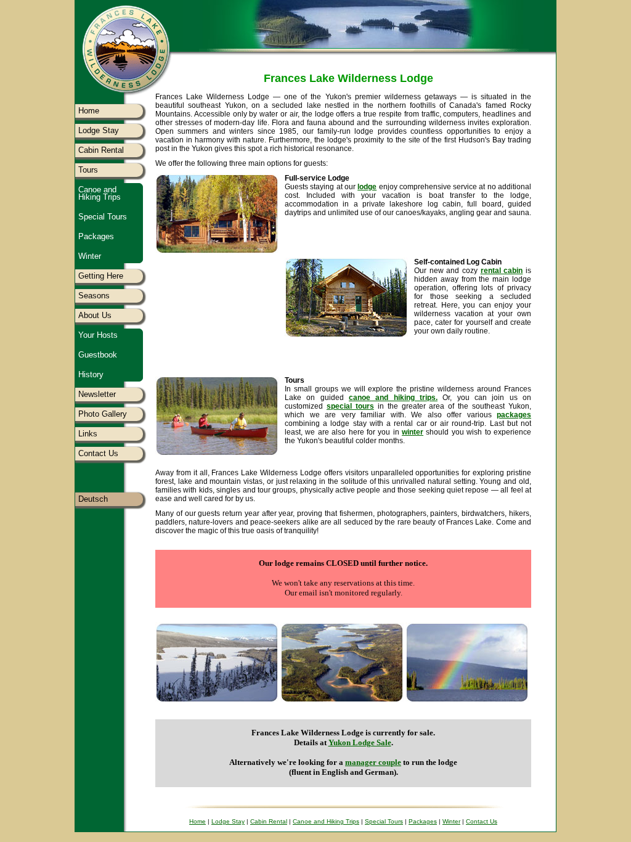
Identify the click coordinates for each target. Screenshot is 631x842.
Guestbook (97, 354)
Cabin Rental (101, 150)
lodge (367, 186)
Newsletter (97, 394)
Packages (96, 236)
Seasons (94, 295)
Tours (88, 169)
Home (88, 110)
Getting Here (100, 275)
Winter (89, 256)
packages (514, 415)
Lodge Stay (98, 130)
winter (412, 432)
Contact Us (98, 453)
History (91, 374)
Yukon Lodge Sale (359, 742)
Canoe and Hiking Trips (99, 193)
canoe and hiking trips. (393, 397)
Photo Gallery (102, 414)
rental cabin (502, 270)
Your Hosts (98, 335)
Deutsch (93, 499)
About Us (95, 315)
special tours (350, 406)
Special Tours (102, 216)
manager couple (373, 762)
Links (87, 433)
